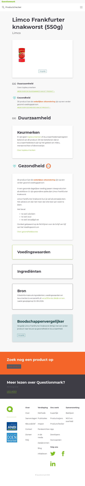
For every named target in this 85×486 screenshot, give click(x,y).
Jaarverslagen (31, 418)
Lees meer (12, 391)
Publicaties (42, 418)
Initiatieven (42, 454)
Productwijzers (56, 418)
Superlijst (54, 413)
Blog (40, 448)
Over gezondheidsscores (27, 232)
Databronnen (43, 443)
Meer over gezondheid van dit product (33, 107)
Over (27, 413)
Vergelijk (42, 71)
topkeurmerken (34, 137)
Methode (42, 413)
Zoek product (14, 366)
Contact (28, 429)
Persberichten (44, 429)
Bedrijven (70, 413)
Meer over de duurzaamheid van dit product (35, 91)
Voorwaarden (55, 440)
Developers (55, 435)
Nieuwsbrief (30, 424)
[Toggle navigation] (81, 7)
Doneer (28, 435)
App (52, 429)
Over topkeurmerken (26, 150)
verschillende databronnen (53, 298)
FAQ (27, 440)
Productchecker (13, 7)
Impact (41, 424)
